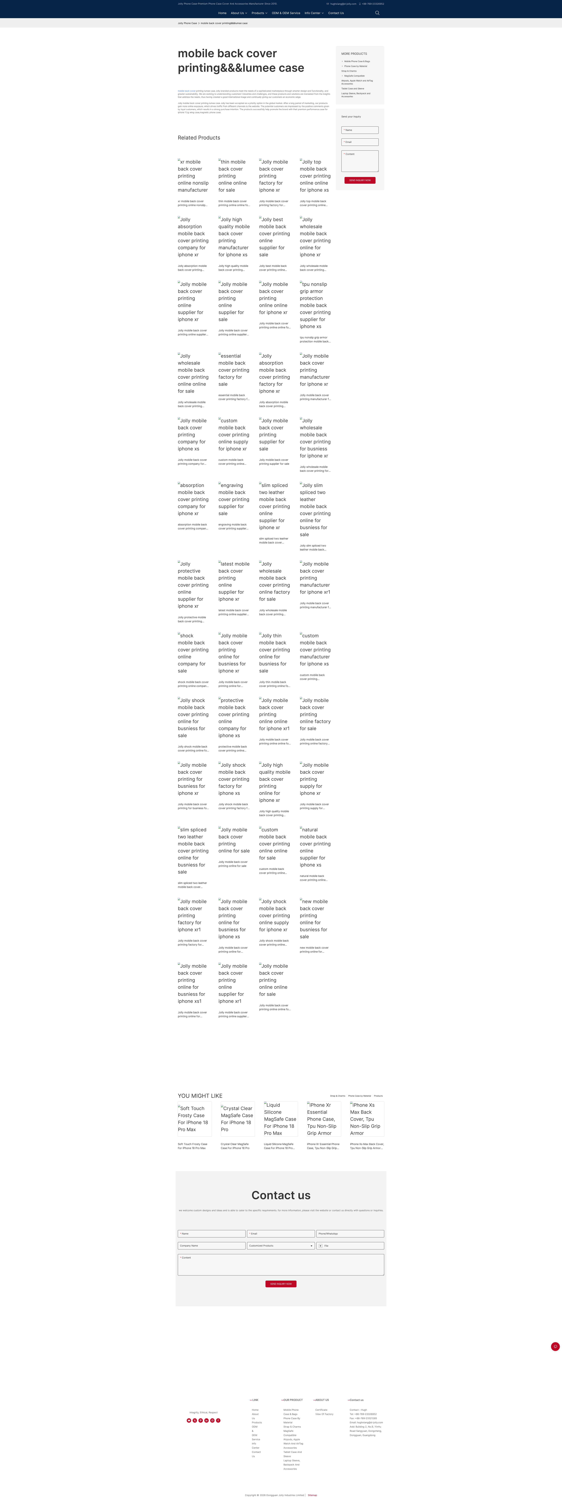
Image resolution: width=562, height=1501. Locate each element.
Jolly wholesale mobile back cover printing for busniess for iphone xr (314, 469)
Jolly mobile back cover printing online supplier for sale (233, 332)
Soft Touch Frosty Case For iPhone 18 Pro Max (192, 1146)
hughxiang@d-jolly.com (343, 3)
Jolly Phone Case (187, 23)
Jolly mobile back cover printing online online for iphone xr (274, 325)
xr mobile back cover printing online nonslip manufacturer (191, 203)
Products (378, 1096)
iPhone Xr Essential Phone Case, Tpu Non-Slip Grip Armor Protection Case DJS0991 (323, 1146)
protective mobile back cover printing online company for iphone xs (233, 748)
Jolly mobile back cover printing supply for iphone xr (314, 806)
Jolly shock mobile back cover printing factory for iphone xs (234, 806)
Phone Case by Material (359, 1096)
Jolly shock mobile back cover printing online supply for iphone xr (274, 943)
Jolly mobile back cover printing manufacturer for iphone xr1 (315, 605)
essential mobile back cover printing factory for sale (234, 397)
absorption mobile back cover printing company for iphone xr (193, 526)
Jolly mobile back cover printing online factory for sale (314, 741)
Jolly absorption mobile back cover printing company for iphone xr (192, 268)
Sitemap (312, 1495)
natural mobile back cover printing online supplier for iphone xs (313, 878)
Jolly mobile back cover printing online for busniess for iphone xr (233, 684)
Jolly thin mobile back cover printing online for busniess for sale (274, 684)
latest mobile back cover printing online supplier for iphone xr (234, 612)
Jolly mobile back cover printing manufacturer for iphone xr (315, 397)
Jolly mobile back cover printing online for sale (233, 863)
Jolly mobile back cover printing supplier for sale (274, 461)
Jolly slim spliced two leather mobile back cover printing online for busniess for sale (315, 548)
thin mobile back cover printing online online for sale (234, 203)
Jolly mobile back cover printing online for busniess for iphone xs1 (192, 1014)
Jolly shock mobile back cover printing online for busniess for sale (193, 748)
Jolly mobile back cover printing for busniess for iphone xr (193, 806)
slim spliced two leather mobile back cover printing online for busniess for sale (192, 885)
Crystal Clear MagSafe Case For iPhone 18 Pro (235, 1146)
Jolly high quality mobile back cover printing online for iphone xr (274, 813)
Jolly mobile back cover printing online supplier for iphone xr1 (233, 1014)
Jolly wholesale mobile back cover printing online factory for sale (273, 612)
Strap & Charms (337, 1096)
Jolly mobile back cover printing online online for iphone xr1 (274, 741)
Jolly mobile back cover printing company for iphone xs (192, 462)
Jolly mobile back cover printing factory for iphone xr (273, 203)
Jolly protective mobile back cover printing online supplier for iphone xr (193, 619)
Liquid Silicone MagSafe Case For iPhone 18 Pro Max (278, 1146)
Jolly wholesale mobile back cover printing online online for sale (191, 404)
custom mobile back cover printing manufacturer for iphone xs (315, 677)
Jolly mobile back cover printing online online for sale (274, 1007)
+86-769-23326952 (373, 3)
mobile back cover (187, 91)
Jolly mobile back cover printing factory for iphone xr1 (192, 943)
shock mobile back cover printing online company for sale (193, 684)
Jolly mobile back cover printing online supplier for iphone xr (192, 332)
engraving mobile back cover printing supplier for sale (233, 526)
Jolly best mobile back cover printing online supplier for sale (273, 268)
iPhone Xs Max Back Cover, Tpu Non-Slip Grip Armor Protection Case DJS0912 (367, 1146)
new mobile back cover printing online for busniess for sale (314, 950)
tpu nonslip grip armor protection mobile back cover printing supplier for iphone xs (314, 339)
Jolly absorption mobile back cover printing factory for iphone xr (273, 404)
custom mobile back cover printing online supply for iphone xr (231, 462)
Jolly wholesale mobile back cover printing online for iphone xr (314, 268)
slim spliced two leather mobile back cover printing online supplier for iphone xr (273, 540)
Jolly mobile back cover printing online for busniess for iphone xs (233, 950)
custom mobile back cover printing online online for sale (272, 871)
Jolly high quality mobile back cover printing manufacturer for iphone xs (234, 268)
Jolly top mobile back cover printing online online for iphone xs (313, 203)
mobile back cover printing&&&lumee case (224, 23)
